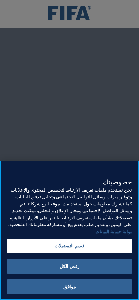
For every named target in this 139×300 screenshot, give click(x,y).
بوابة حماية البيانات (113, 232)
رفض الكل (69, 266)
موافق (69, 287)
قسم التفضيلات (69, 246)
